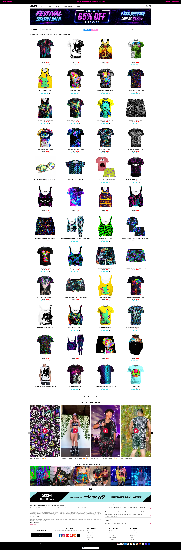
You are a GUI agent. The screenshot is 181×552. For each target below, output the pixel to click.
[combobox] (90, 547)
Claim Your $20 (112, 537)
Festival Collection (134, 532)
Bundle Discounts (134, 533)
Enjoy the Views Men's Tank (45, 120)
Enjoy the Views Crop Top (75, 327)
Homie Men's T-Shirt (75, 90)
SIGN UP (41, 535)
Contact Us (89, 535)
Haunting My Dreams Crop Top (45, 327)
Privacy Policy (37, 543)
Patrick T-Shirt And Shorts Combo (105, 179)
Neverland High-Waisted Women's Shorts (75, 297)
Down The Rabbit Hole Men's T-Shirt (136, 179)
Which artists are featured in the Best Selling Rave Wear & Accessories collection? (125, 508)
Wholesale (111, 539)
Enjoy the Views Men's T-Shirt (75, 120)
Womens (57, 6)
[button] (143, 5)
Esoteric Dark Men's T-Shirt (135, 149)
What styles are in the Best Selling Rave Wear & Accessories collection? (125, 511)
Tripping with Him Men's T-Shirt (105, 90)
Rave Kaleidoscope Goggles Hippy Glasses (45, 179)
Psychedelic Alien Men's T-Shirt (135, 297)
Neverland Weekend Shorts (105, 268)
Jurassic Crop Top (75, 268)
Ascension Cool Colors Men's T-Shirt (105, 386)
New (42, 6)
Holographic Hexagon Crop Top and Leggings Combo (75, 238)
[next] (152, 433)
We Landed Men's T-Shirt (75, 386)
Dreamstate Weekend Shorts (136, 120)
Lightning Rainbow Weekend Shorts (45, 238)
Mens (49, 6)
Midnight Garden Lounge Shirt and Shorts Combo (135, 238)
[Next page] (100, 396)
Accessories (68, 6)
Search (88, 539)
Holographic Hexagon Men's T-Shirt (136, 327)
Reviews (111, 532)
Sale (78, 6)
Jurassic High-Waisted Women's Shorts (136, 268)
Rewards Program (113, 535)
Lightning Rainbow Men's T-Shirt (136, 90)
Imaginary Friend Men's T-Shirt (105, 120)
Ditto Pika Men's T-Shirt (105, 327)
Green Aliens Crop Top (105, 238)
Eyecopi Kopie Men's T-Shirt (45, 149)
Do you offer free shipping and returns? (116, 523)
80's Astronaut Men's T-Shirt (45, 297)
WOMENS (94, 29)
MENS (87, 29)
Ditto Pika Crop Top (105, 297)
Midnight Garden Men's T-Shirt (75, 149)
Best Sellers (133, 530)
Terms (42, 543)
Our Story (111, 530)
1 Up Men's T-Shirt (135, 386)
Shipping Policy (91, 532)
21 (96, 396)
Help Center (90, 530)
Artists (131, 537)
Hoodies (132, 539)
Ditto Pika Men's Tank (45, 90)
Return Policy (90, 537)
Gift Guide (132, 535)
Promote (111, 533)
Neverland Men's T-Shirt (105, 149)
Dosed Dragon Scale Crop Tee (75, 179)
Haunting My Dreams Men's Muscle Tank (45, 386)
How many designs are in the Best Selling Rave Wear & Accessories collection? (124, 519)
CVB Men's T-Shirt (45, 268)
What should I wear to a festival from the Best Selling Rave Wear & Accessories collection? (124, 515)
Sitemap (32, 543)
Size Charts (89, 533)
